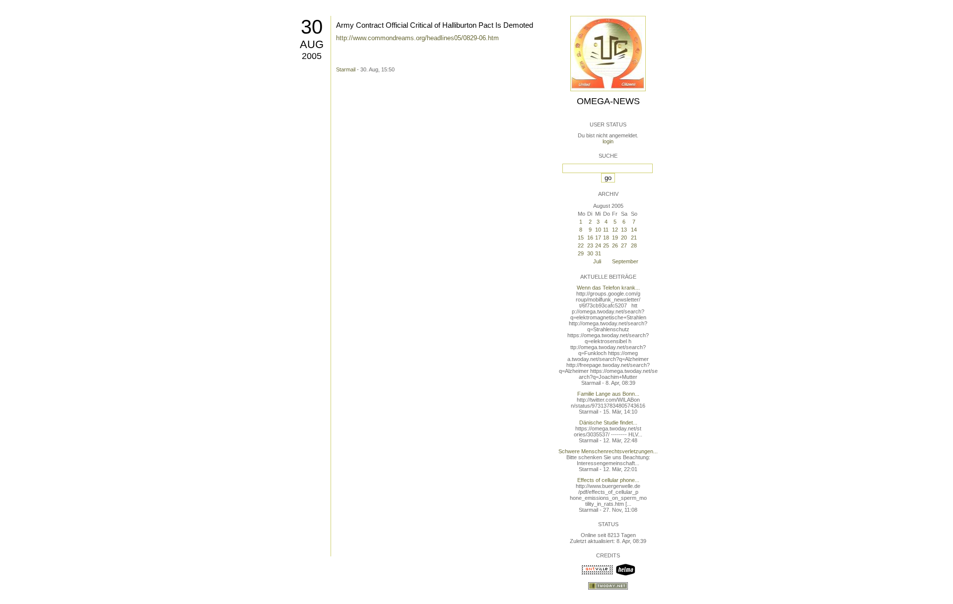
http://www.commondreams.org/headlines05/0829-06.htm (417, 38)
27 (624, 245)
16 (590, 238)
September (625, 261)
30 (312, 27)
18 (606, 238)
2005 (312, 56)
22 (581, 245)
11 (606, 230)
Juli (597, 261)
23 (590, 245)
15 (581, 238)
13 (624, 230)
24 (598, 245)
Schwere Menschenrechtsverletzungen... (608, 451)
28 (634, 245)
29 (581, 253)
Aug (312, 44)
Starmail (345, 69)
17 (598, 238)
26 (615, 245)
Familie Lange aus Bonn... (608, 394)
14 (634, 230)
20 (624, 238)
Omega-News (608, 101)
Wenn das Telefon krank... (608, 288)
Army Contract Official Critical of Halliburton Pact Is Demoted (434, 25)
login (608, 141)
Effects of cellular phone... (608, 480)
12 (615, 230)
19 (615, 238)
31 (598, 253)
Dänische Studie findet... (608, 422)
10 (598, 230)
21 (634, 238)
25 (606, 245)
